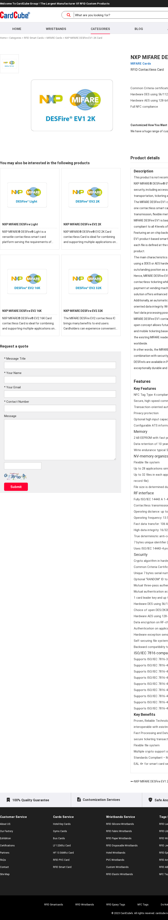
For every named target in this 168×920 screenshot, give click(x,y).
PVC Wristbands (115, 859)
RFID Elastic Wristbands (119, 874)
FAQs (3, 859)
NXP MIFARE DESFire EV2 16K (22, 310)
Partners (4, 852)
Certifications (7, 845)
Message (10, 416)
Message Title (15, 358)
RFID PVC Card (61, 859)
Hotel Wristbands (115, 852)
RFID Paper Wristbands (119, 838)
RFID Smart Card (62, 867)
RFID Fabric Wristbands (119, 831)
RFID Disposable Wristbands (122, 845)
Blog (139, 29)
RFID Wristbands (84, 904)
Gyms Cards (60, 831)
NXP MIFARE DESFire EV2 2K (82, 224)
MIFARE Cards (54, 37)
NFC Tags (143, 904)
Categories (100, 29)
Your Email (12, 387)
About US (5, 824)
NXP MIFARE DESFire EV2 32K (83, 310)
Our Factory (6, 831)
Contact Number (16, 402)
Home (16, 29)
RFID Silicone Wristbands (120, 824)
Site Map (4, 874)
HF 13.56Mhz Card (63, 852)
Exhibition (5, 838)
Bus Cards (59, 838)
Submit (16, 487)
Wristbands (56, 29)
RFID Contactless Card (147, 70)
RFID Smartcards (53, 904)
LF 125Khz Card (62, 845)
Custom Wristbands (117, 867)
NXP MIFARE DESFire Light (20, 224)
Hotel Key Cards (62, 824)
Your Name (13, 373)
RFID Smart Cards (34, 37)
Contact (4, 867)
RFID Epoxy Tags (115, 904)
